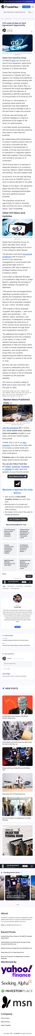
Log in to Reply (7, 668)
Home (2, 18)
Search (4, 573)
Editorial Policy (5, 1022)
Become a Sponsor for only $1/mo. (17, 491)
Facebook (25, 467)
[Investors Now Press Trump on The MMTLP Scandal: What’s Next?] (17, 704)
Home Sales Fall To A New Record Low (13, 794)
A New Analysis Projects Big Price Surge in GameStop (16, 645)
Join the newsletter (10, 428)
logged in (12, 676)
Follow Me (17, 626)
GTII (13, 61)
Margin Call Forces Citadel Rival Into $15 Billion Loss (16, 948)
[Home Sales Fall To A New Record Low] (17, 782)
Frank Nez (10, 30)
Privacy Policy (5, 1018)
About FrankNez (6, 1025)
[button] (20, 7)
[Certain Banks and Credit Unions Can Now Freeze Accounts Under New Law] (17, 730)
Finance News (20, 586)
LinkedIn (8, 469)
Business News (8, 18)
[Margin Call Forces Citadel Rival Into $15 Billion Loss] (17, 756)
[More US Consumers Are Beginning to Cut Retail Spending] (17, 806)
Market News (6, 588)
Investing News (28, 586)
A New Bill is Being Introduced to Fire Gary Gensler (15, 640)
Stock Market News (15, 588)
